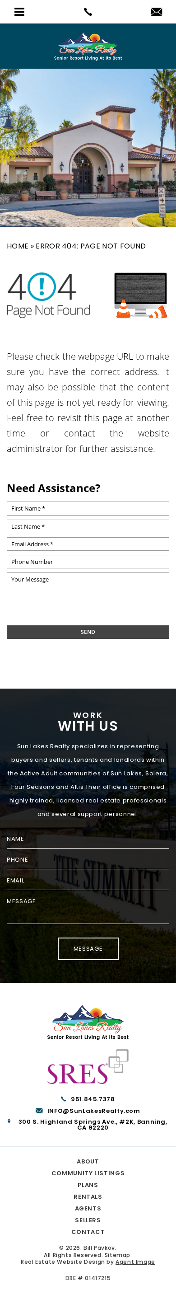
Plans (88, 1185)
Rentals (88, 1197)
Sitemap (117, 1255)
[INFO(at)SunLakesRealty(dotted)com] (156, 12)
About (88, 1161)
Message (88, 948)
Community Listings (88, 1173)
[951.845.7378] (88, 11)
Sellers (88, 1220)
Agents (88, 1208)
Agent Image (135, 1262)
